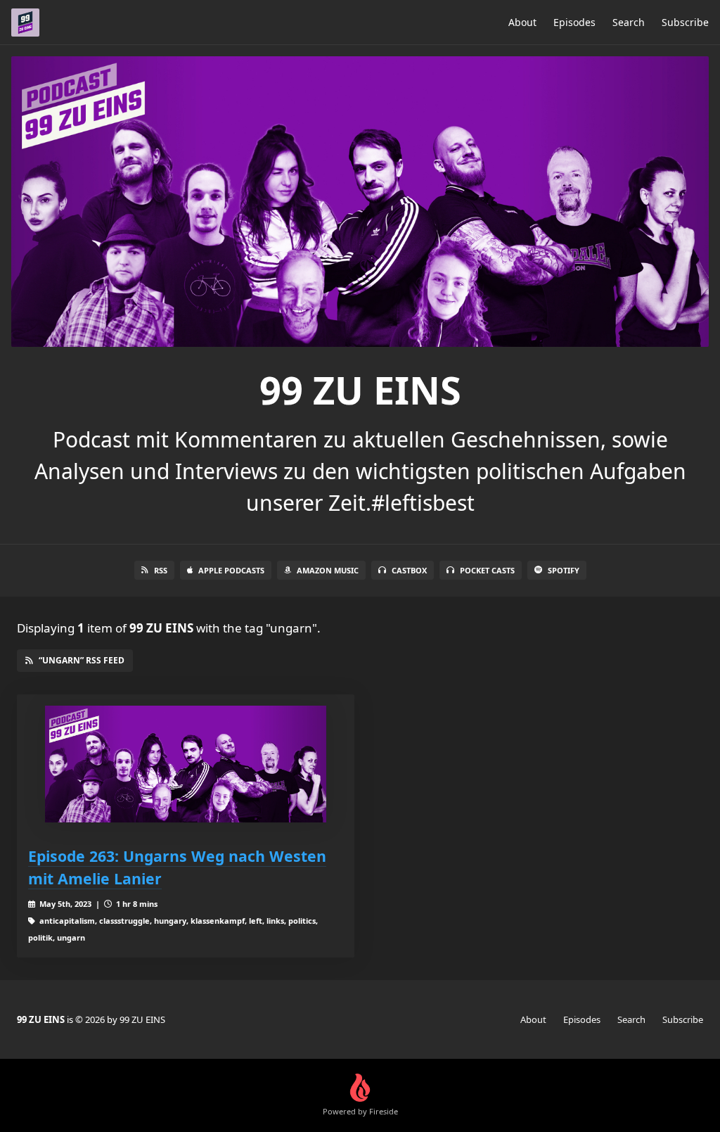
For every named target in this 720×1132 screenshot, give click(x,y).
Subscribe (685, 22)
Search (628, 22)
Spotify (563, 570)
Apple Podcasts (231, 570)
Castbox (409, 570)
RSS (160, 570)
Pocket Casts (487, 570)
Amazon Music (328, 570)
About (522, 22)
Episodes (574, 22)
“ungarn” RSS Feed (81, 660)
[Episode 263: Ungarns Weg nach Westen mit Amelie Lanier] (185, 764)
